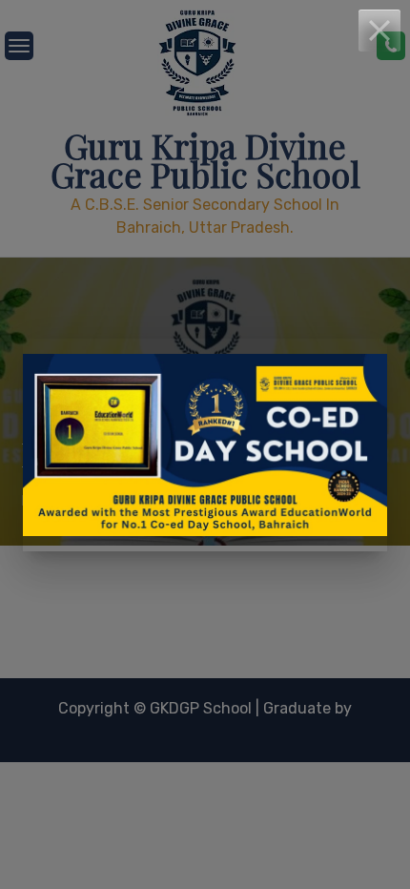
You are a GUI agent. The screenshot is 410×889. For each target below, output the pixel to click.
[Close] (379, 31)
